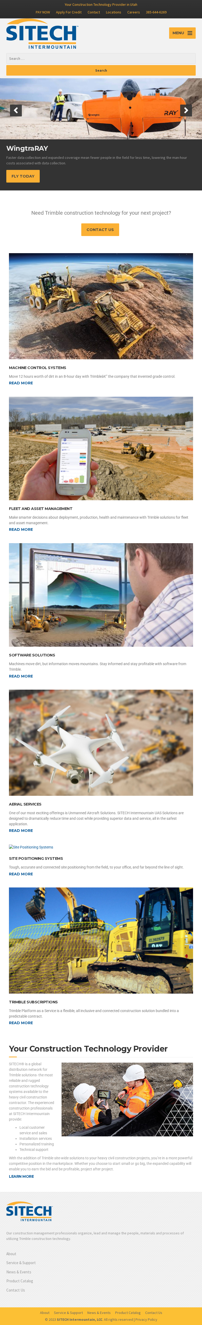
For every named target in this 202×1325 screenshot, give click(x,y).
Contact (94, 12)
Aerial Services (25, 804)
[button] (16, 110)
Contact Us (15, 1290)
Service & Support (21, 1262)
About (11, 1253)
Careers (133, 12)
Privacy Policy (146, 1319)
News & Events (18, 1271)
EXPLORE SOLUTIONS (33, 176)
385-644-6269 (156, 12)
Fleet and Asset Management (40, 508)
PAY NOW (43, 12)
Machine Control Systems (37, 367)
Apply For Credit (69, 12)
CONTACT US (100, 229)
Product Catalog (19, 1280)
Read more (21, 383)
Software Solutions (32, 655)
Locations (113, 12)
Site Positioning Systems (36, 858)
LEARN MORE (21, 1176)
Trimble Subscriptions (33, 1002)
